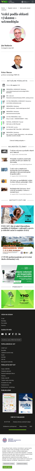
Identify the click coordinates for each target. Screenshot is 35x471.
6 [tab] (24, 415)
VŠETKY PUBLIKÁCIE (17, 417)
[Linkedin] (19, 334)
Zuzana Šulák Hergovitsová (25, 164)
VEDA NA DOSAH (23, 154)
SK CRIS (3, 357)
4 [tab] (19, 415)
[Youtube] (2, 334)
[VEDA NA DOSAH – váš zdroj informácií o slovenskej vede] (7, 1)
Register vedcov (12, 8)
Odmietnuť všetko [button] (22, 463)
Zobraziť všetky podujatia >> (17, 140)
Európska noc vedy (6, 382)
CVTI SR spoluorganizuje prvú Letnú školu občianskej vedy (16, 258)
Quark (3, 355)
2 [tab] (14, 415)
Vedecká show (5, 385)
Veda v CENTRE (5, 369)
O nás (2, 318)
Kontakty (3, 321)
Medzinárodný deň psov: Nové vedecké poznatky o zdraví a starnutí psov (20, 190)
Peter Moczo (6, 72)
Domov (3, 8)
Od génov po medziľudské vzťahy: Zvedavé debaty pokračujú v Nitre (21, 181)
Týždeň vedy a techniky (7, 380)
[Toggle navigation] (32, 1)
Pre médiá (4, 323)
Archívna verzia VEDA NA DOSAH (11, 340)
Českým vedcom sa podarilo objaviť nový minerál (22, 151)
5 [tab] (21, 415)
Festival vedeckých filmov (8, 373)
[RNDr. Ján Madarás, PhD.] (17, 35)
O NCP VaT (4, 348)
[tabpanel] (9, 403)
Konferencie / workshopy (8, 387)
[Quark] (25, 403)
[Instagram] (16, 334)
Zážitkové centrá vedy (7, 352)
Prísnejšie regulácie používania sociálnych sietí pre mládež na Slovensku (20, 160)
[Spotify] (6, 334)
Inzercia (3, 325)
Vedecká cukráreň (6, 371)
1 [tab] (11, 415)
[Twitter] (9, 334)
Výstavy (3, 375)
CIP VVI (3, 359)
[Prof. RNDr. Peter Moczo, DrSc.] (17, 62)
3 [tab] (16, 415)
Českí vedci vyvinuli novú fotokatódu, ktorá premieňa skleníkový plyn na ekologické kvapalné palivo (20, 171)
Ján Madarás (6, 45)
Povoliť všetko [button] (7, 467)
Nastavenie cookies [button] (9, 463)
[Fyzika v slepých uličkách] (9, 403)
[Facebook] (12, 334)
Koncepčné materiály (7, 361)
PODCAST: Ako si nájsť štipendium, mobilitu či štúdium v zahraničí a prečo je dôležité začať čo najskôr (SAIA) (17, 228)
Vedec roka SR (5, 378)
